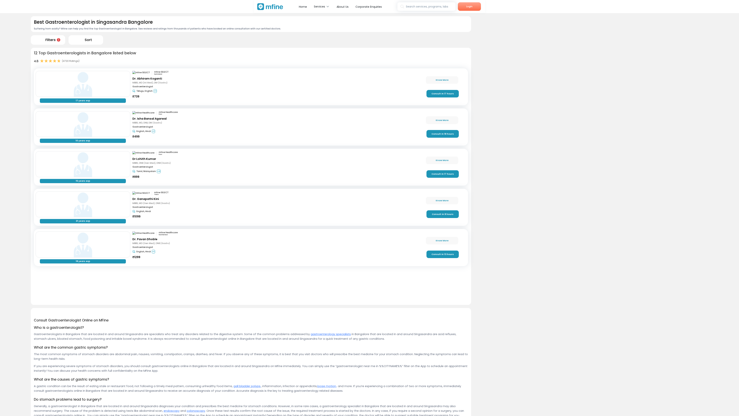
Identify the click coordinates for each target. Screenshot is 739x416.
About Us (343, 7)
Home (303, 7)
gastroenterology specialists (331, 334)
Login (469, 6)
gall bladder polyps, (247, 386)
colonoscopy (196, 411)
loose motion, (327, 386)
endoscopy (172, 411)
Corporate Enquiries (368, 7)
